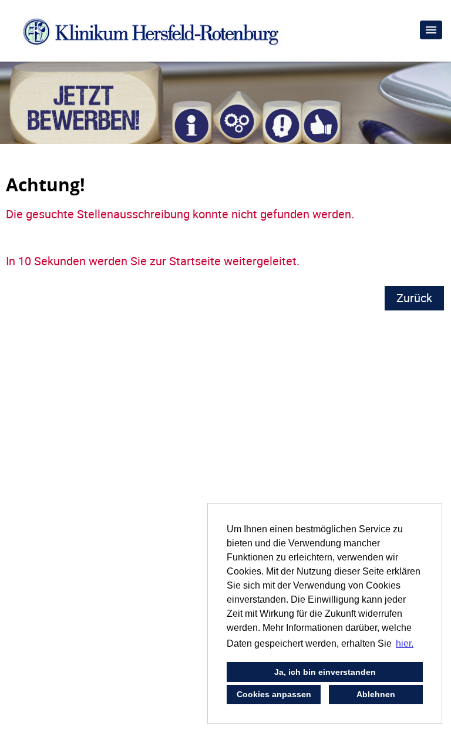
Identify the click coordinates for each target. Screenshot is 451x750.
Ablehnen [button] (375, 694)
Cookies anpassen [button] (274, 694)
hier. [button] (404, 643)
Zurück (414, 298)
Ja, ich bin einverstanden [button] (325, 672)
